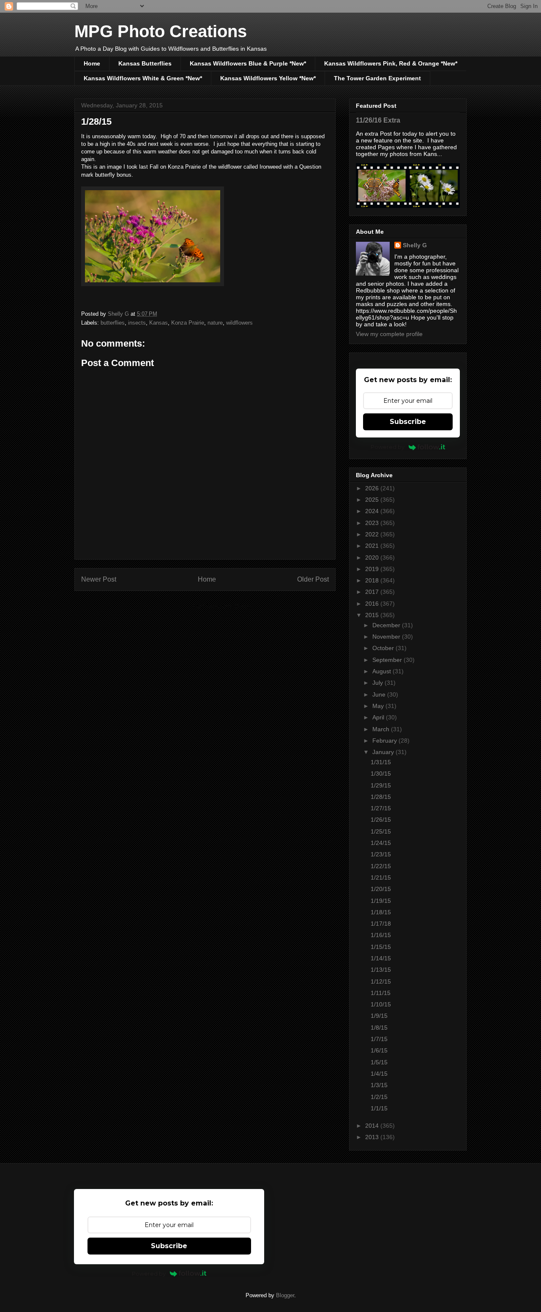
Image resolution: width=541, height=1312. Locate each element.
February (385, 740)
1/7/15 (379, 1039)
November (387, 636)
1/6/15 (379, 1050)
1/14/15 (381, 958)
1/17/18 (381, 923)
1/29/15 (381, 785)
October (384, 648)
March (381, 729)
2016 (372, 603)
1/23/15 (381, 854)
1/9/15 (379, 1015)
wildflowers (239, 323)
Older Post (313, 579)
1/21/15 (381, 877)
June (379, 694)
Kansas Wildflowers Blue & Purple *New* (248, 63)
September (388, 659)
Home (92, 63)
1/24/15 (381, 842)
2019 (372, 569)
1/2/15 (379, 1096)
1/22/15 (381, 866)
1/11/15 (381, 992)
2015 (372, 615)
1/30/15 (381, 773)
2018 (372, 580)
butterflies (113, 323)
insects (137, 323)
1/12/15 (381, 981)
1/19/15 (381, 900)
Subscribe (408, 422)
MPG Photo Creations (160, 31)
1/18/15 (381, 912)
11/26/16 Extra (378, 120)
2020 (372, 557)
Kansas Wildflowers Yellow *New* (268, 78)
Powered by (387, 446)
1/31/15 (381, 762)
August (382, 671)
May (378, 705)
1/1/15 (379, 1108)
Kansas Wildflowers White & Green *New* (143, 78)
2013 (372, 1137)
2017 (372, 591)
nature (215, 323)
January (384, 752)
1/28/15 (381, 796)
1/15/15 (381, 946)
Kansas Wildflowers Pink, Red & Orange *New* (390, 63)
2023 (372, 522)
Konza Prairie (187, 323)
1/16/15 (381, 935)
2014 (372, 1125)
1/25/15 (381, 831)
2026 (372, 488)
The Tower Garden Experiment (377, 78)
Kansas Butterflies (145, 63)
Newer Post (98, 579)
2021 (372, 545)
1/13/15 (381, 969)
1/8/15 (379, 1027)
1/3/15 (379, 1085)
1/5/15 (379, 1062)
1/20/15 (381, 889)
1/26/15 (381, 819)
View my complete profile (389, 334)
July (378, 682)
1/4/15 (379, 1073)
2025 (372, 499)
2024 (372, 511)
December (387, 625)
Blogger (285, 1295)
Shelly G (415, 245)
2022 (372, 534)
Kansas (158, 323)
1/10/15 (381, 1004)
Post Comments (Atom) (222, 606)
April (379, 717)
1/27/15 (381, 808)
